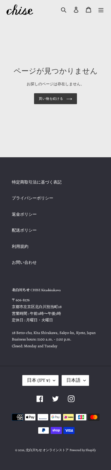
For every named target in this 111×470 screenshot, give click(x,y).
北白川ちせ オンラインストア (47, 450)
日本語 (73, 380)
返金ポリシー (24, 214)
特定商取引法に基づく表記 (37, 182)
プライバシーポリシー (32, 198)
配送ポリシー (24, 230)
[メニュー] (101, 9)
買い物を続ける (51, 98)
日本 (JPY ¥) (38, 380)
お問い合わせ (24, 262)
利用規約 (20, 246)
